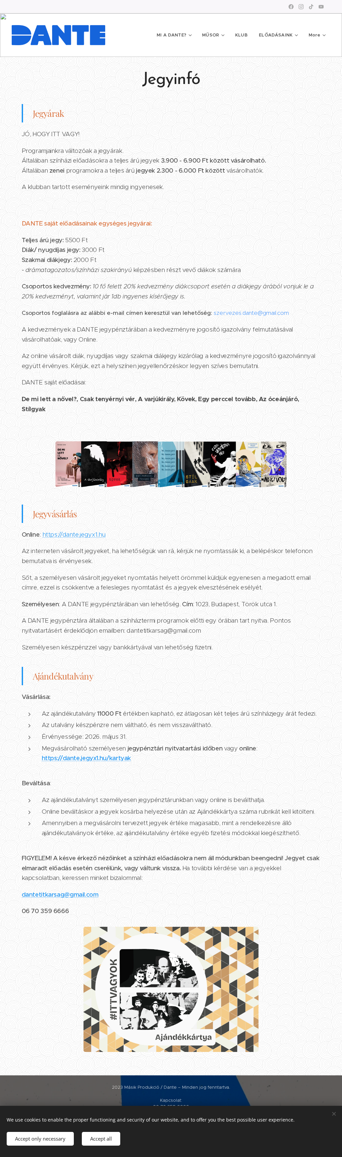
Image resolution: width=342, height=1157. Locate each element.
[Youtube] (321, 6)
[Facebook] (291, 6)
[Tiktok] (311, 6)
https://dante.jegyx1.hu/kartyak (86, 758)
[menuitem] (174, 35)
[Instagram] (301, 6)
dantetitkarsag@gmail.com (60, 894)
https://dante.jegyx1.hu (74, 534)
